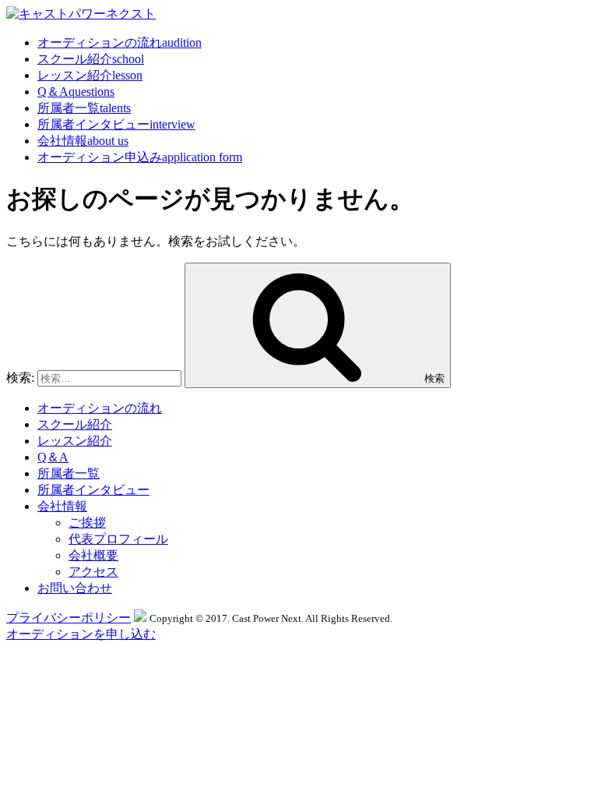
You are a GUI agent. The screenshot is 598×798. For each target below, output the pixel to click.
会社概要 (93, 555)
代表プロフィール (118, 539)
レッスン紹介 (89, 75)
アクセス (93, 571)
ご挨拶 (87, 522)
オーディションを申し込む (81, 634)
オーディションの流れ (119, 42)
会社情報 (82, 140)
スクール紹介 (90, 58)
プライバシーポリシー (68, 617)
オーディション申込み (139, 157)
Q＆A (75, 91)
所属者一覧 (84, 108)
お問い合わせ (74, 588)
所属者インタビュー (116, 124)
